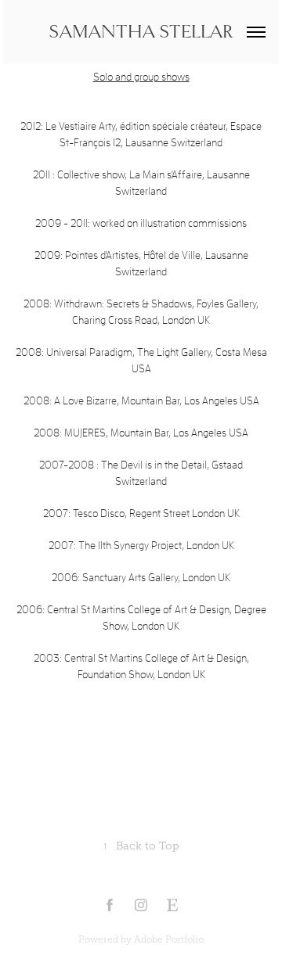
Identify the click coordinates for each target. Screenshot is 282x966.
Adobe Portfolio (169, 939)
